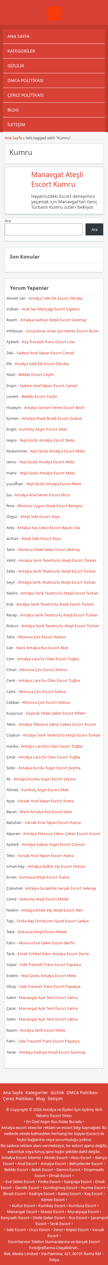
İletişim (16, 124)
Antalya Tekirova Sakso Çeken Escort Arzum (57, 724)
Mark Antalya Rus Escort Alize (42, 647)
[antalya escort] (54, 19)
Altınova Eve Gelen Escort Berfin (46, 943)
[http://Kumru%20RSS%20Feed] (96, 151)
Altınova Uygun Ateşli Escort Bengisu (50, 505)
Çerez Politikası (26, 95)
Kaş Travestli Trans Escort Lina (48, 341)
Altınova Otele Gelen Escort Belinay (49, 549)
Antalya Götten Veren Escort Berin (54, 407)
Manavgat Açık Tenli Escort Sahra (48, 997)
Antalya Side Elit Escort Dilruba (55, 298)
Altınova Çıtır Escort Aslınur (42, 637)
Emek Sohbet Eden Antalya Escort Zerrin (53, 953)
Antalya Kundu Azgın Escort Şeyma (49, 767)
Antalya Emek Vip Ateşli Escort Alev (52, 910)
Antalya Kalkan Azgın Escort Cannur (53, 844)
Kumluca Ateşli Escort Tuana (44, 877)
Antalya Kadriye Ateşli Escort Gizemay (53, 319)
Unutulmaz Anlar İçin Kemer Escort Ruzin (62, 331)
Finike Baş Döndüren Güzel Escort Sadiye (52, 921)
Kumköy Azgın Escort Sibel (43, 429)
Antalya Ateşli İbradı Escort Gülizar (52, 418)
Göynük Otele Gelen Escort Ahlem (56, 713)
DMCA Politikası (26, 80)
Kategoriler (21, 51)
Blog (13, 110)
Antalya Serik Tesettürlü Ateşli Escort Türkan (57, 560)
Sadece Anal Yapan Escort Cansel (45, 353)
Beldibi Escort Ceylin (36, 374)
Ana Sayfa (18, 36)
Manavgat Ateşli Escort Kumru (57, 179)
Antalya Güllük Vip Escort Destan (57, 866)
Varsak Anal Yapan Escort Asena (46, 800)
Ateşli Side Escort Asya (40, 516)
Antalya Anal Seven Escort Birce (42, 495)
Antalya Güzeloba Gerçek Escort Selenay (60, 888)
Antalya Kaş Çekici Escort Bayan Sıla (48, 527)
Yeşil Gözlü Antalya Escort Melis (47, 440)
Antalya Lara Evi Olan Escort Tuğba (48, 658)
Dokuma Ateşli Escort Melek (44, 899)
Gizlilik (16, 65)
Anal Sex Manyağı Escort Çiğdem (51, 309)
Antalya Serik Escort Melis (42, 1030)
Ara (8, 220)
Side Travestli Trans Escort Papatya (50, 964)
